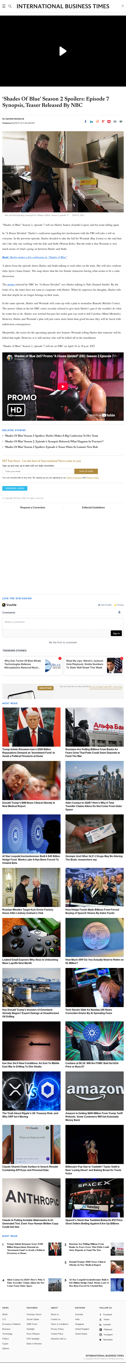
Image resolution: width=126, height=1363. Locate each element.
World (4, 1314)
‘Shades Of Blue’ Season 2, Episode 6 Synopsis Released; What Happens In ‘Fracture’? (54, 441)
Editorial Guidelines (93, 507)
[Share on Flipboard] (103, 121)
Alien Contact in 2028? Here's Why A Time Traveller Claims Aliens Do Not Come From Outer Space (93, 806)
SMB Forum (32, 1324)
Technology (7, 1334)
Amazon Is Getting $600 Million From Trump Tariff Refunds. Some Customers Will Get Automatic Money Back (93, 1116)
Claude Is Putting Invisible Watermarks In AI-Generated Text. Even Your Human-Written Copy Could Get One (30, 1223)
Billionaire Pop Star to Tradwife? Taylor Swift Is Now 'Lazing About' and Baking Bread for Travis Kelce (93, 1170)
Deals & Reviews (34, 1344)
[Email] (115, 121)
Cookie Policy (57, 1334)
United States (81, 1334)
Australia (79, 1314)
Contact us (56, 1319)
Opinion (5, 1348)
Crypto (5, 1344)
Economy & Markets (11, 1324)
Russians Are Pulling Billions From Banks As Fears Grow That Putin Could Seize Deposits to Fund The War (92, 752)
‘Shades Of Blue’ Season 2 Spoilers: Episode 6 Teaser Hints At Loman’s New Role (51, 447)
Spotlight (30, 1329)
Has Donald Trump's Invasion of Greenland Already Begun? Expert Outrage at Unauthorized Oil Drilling (30, 1013)
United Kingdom (82, 1329)
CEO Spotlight (33, 1339)
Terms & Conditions (59, 1324)
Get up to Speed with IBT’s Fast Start (105, 687)
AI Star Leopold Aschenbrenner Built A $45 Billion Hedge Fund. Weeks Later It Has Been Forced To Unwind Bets (31, 859)
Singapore (79, 1324)
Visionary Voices (34, 1314)
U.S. (4, 1319)
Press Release (33, 1334)
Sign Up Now (45, 688)
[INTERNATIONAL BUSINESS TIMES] (63, 6)
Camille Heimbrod (14, 118)
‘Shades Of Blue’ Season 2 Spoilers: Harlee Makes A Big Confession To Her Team (51, 436)
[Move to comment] (121, 121)
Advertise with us (58, 1339)
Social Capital (33, 1319)
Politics (5, 1339)
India (77, 1319)
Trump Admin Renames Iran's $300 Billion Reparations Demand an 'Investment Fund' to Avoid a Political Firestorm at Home (28, 752)
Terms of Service (74, 478)
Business (6, 1329)
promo (11, 284)
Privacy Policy (92, 478)
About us (55, 1314)
